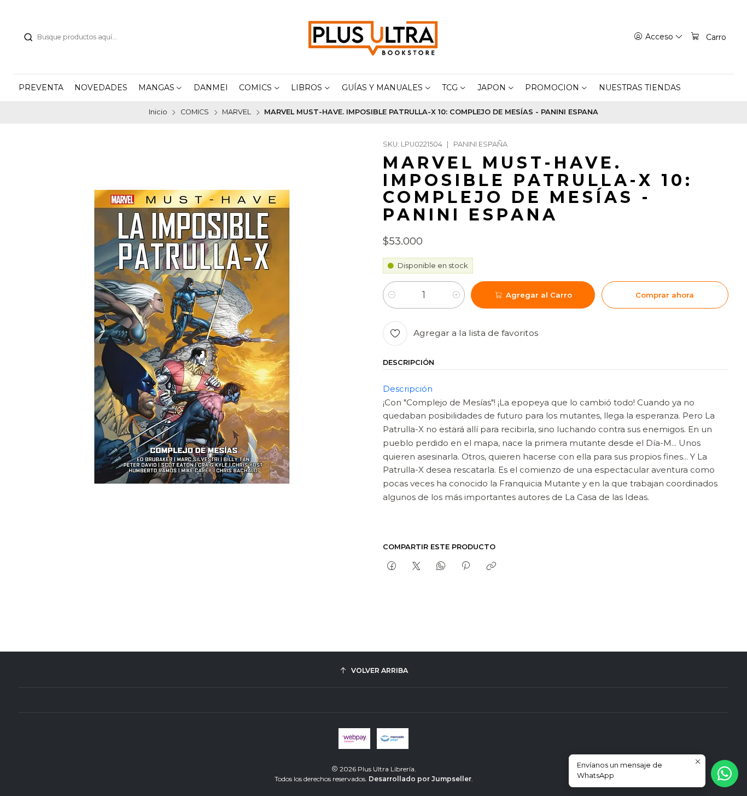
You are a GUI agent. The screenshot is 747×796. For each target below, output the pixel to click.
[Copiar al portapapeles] (490, 566)
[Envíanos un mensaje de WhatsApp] (724, 773)
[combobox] (79, 37)
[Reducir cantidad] (391, 295)
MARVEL (236, 112)
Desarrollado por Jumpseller (420, 779)
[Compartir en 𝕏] (415, 566)
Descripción (408, 389)
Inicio (158, 112)
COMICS (194, 112)
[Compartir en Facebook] (391, 566)
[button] (160, 87)
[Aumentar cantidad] (455, 295)
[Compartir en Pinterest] (466, 566)
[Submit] (28, 37)
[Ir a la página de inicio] (373, 37)
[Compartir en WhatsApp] (441, 566)
